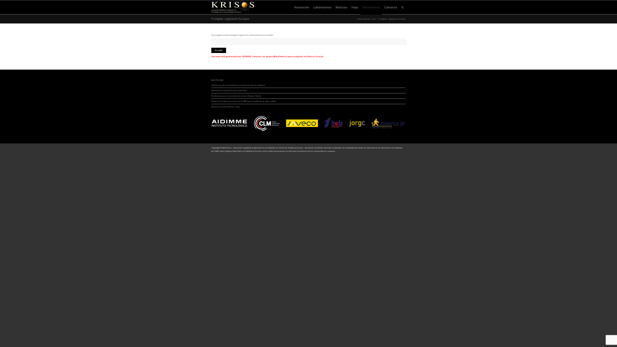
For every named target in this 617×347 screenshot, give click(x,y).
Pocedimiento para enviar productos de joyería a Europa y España (236, 96)
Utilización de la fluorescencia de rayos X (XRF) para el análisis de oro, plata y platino (243, 101)
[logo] (232, 7)
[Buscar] (402, 7)
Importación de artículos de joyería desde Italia (229, 90)
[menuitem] (301, 7)
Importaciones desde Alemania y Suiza (225, 106)
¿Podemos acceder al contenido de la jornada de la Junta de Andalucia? (238, 85)
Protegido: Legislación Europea (230, 19)
